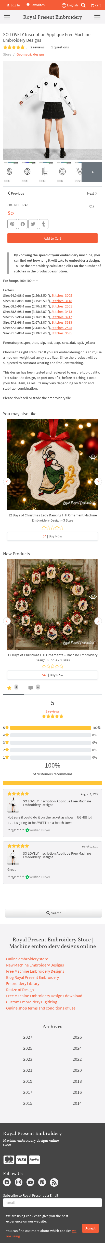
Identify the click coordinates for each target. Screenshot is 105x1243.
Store (7, 54)
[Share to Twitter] (33, 224)
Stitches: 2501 (61, 306)
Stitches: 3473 (61, 311)
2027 (27, 1037)
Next (90, 193)
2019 (27, 1081)
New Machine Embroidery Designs (35, 965)
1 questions (60, 47)
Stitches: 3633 (61, 322)
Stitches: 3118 (61, 301)
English (72, 5)
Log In (15, 5)
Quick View (53, 467)
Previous (17, 193)
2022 (77, 1059)
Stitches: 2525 (61, 327)
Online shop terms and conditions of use (40, 1008)
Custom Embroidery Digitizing (31, 1001)
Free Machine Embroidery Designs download (44, 995)
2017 (27, 1092)
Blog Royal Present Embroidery (32, 977)
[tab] (13, 689)
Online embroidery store (27, 958)
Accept (90, 1228)
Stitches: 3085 (61, 333)
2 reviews (38, 47)
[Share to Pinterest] (12, 224)
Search (55, 913)
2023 (27, 1059)
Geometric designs (31, 54)
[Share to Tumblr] (43, 224)
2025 (27, 1048)
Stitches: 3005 (61, 295)
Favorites (37, 4)
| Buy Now (52, 536)
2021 (27, 1070)
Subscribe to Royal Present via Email (30, 1195)
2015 (27, 1103)
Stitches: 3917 (61, 317)
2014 (77, 1103)
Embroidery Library (22, 983)
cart (97, 5)
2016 (77, 1092)
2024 (77, 1048)
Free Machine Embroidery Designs (35, 971)
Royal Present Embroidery (52, 17)
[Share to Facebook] (23, 224)
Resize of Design (20, 989)
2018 (77, 1081)
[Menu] (7, 17)
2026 (77, 1037)
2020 (77, 1070)
